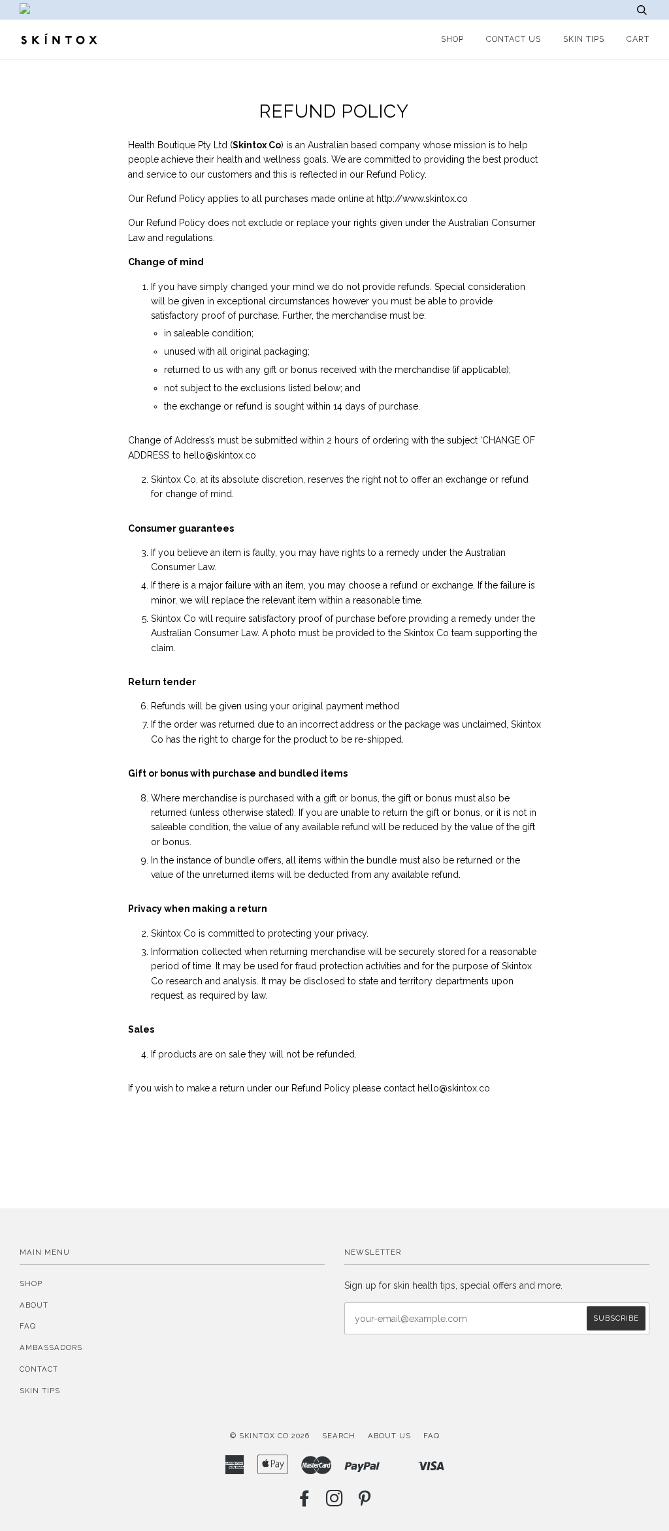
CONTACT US (513, 39)
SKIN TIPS (583, 39)
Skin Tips (40, 1390)
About (34, 1305)
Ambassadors (51, 1347)
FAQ (28, 1325)
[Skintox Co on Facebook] (305, 1502)
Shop (31, 1283)
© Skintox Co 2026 (270, 1435)
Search (338, 1435)
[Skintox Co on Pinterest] (365, 1502)
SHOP (452, 39)
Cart (638, 39)
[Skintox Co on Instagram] (335, 1502)
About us (389, 1435)
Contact (39, 1369)
